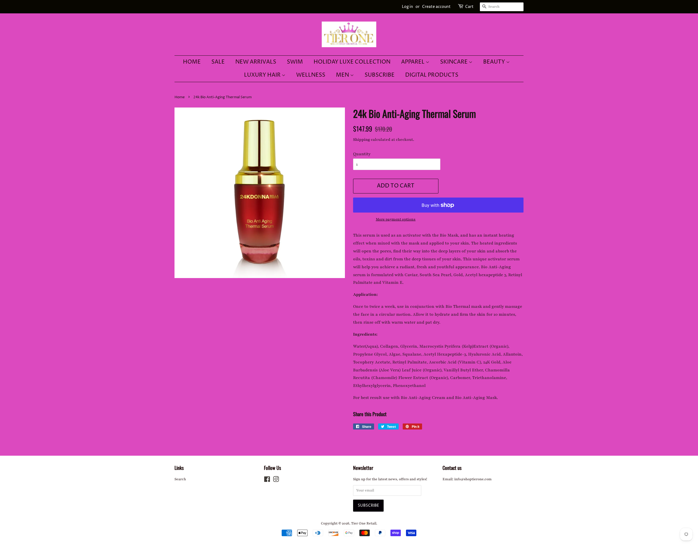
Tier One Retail (363, 523)
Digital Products (431, 75)
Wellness (310, 75)
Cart (469, 6)
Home (192, 62)
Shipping (361, 139)
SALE (218, 62)
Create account (436, 6)
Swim (295, 62)
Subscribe (380, 75)
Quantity (362, 154)
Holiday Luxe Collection (352, 62)
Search (180, 479)
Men (343, 75)
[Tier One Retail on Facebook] (267, 480)
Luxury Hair (263, 75)
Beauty (494, 62)
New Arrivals (255, 62)
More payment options (396, 219)
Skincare (454, 62)
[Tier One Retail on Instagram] (276, 480)
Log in (407, 6)
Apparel (413, 62)
